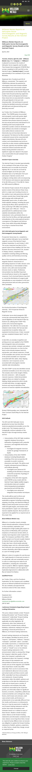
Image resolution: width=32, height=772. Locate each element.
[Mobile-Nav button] (28, 10)
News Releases (7, 741)
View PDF (27, 55)
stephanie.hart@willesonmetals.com (13, 601)
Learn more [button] (11, 764)
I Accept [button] (16, 768)
